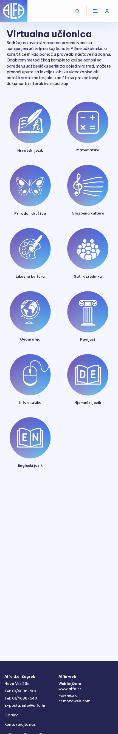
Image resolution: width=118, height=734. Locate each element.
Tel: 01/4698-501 (20, 691)
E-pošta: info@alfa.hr (24, 705)
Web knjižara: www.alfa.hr (70, 686)
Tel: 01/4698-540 (20, 698)
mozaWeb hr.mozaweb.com (74, 698)
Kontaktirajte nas (20, 724)
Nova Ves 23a (17, 683)
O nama (11, 715)
